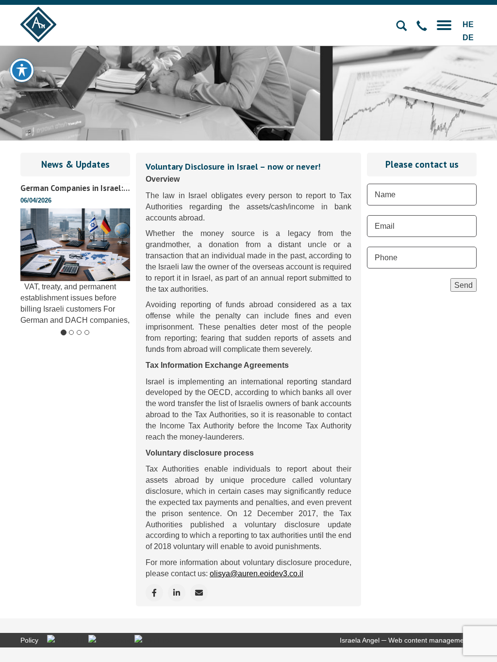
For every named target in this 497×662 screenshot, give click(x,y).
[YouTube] (153, 639)
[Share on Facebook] (154, 592)
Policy (29, 640)
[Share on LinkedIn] (176, 592)
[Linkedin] (65, 639)
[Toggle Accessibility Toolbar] (21, 70)
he (468, 24)
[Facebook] (109, 639)
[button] (444, 24)
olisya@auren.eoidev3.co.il (256, 573)
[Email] (199, 592)
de (468, 37)
